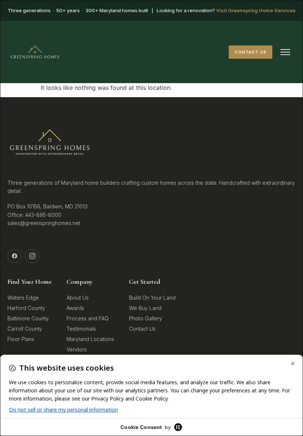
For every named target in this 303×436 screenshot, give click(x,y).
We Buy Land (145, 308)
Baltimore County (28, 318)
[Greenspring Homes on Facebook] (14, 256)
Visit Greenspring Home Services (256, 10)
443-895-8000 (43, 215)
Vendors (77, 349)
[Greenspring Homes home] (35, 52)
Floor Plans (20, 339)
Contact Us (250, 52)
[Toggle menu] (285, 52)
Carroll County (24, 329)
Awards (75, 308)
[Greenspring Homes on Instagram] (32, 256)
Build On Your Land (152, 297)
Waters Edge (23, 297)
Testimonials (81, 329)
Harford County (26, 308)
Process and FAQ (88, 318)
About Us (78, 297)
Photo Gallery (145, 318)
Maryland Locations (90, 339)
